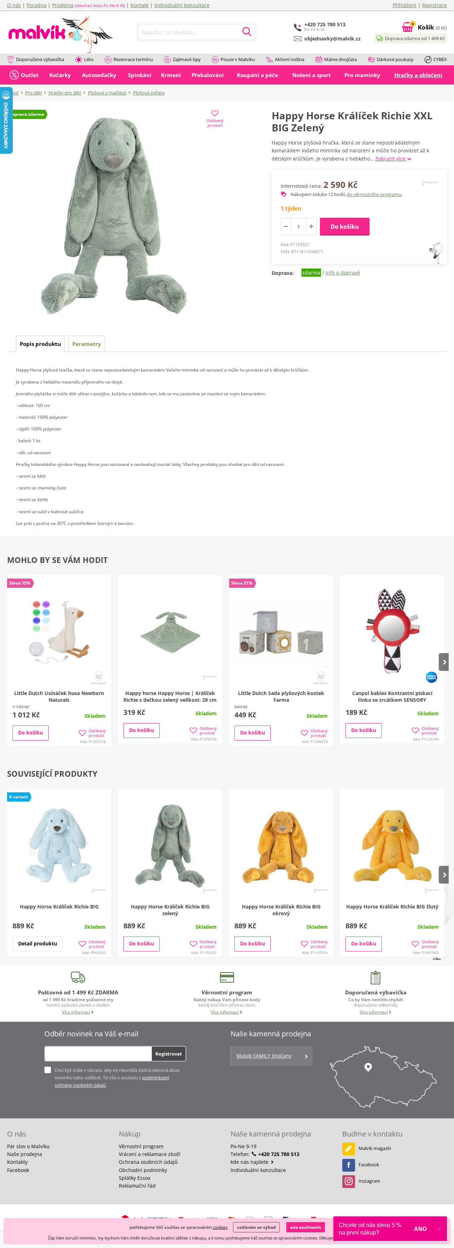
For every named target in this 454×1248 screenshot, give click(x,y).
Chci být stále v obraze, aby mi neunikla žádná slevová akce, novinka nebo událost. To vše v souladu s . (117, 1077)
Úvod (12, 92)
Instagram (369, 1181)
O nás (14, 5)
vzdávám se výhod (256, 1227)
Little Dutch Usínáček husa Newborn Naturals (59, 696)
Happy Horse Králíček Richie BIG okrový (281, 910)
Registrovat (168, 1054)
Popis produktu (40, 343)
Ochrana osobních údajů (148, 1162)
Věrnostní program (141, 1146)
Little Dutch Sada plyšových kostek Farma (281, 696)
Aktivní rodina (289, 59)
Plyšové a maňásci (107, 92)
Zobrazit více (391, 158)
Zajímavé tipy (187, 59)
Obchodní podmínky (143, 1170)
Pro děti (33, 92)
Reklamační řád (137, 1185)
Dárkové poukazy (395, 59)
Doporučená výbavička (40, 59)
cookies (220, 1227)
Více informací (76, 1012)
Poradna (36, 5)
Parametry (86, 343)
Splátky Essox (134, 1177)
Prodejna (62, 5)
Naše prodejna (24, 1154)
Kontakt (140, 5)
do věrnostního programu (374, 194)
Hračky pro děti (65, 92)
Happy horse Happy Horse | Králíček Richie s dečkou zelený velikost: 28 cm (170, 696)
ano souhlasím (305, 1227)
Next (444, 662)
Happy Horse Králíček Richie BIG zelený (170, 910)
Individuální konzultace (182, 5)
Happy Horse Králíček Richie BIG (59, 906)
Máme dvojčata (340, 59)
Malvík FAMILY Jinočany (264, 1055)
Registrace (434, 5)
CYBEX (440, 59)
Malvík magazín (375, 1148)
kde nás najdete (250, 1162)
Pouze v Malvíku (238, 59)
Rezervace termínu (133, 59)
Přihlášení (404, 5)
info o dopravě (343, 272)
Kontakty (17, 1162)
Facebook (18, 1170)
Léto (89, 59)
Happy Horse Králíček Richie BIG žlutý (392, 906)
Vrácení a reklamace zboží (150, 1154)
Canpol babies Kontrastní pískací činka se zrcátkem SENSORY (392, 696)
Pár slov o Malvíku (28, 1146)
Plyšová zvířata (149, 92)
